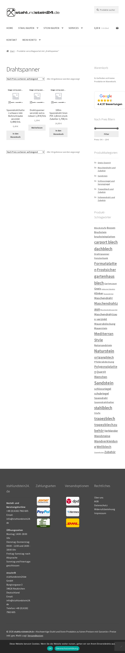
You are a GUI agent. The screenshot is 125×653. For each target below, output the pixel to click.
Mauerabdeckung (104, 324)
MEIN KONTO (29, 39)
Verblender (111, 431)
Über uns (98, 497)
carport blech (106, 242)
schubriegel (101, 393)
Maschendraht (103, 298)
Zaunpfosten (99, 452)
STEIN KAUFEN (51, 27)
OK (50, 648)
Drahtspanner (101, 254)
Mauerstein (100, 328)
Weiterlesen (37, 127)
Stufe (97, 413)
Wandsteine (102, 436)
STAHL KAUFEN (26, 27)
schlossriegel (102, 389)
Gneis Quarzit (104, 162)
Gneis (97, 288)
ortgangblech (104, 357)
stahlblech (103, 407)
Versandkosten (35, 635)
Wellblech (103, 446)
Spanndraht (101, 398)
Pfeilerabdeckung (104, 361)
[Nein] (121, 646)
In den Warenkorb (15, 135)
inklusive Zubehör (108, 289)
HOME (9, 27)
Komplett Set (108, 294)
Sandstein (102, 175)
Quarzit (101, 372)
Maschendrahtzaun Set (108, 310)
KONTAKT (11, 39)
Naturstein (104, 351)
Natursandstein (103, 345)
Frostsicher (106, 269)
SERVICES (74, 27)
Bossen (111, 228)
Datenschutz (101, 505)
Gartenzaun (110, 283)
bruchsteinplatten (104, 236)
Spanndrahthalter (104, 402)
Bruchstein (100, 232)
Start (12, 51)
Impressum (100, 513)
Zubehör (110, 452)
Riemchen (100, 377)
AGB (96, 501)
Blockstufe (100, 228)
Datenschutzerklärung (67, 648)
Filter (106, 134)
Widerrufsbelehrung (104, 509)
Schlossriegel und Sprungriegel (106, 182)
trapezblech (104, 418)
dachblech (103, 248)
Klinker (98, 293)
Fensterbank (101, 258)
